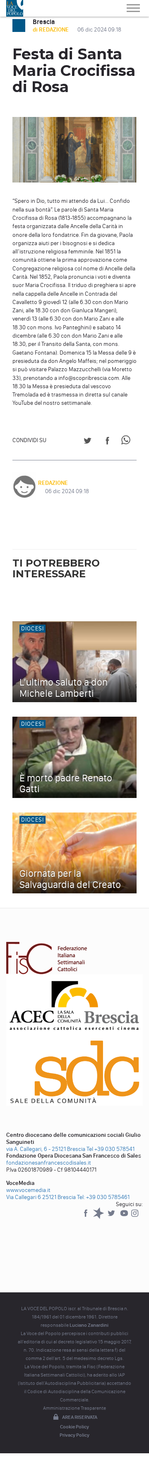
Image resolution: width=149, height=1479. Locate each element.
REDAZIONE (53, 483)
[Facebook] (86, 1217)
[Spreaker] (99, 1217)
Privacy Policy (74, 1435)
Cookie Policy (74, 1427)
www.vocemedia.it (28, 1190)
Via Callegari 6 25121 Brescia (41, 1197)
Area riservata (79, 1417)
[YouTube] (124, 1217)
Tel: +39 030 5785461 (103, 1197)
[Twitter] (112, 1217)
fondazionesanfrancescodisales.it (48, 1162)
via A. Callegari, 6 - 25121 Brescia (45, 1149)
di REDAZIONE (51, 29)
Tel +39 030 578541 (111, 1149)
